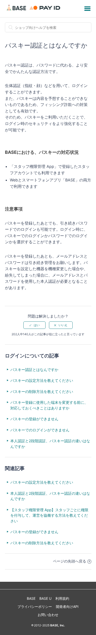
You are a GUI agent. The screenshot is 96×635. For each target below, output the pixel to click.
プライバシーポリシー (34, 606)
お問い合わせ (48, 615)
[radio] (34, 325)
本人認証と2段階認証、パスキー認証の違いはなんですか (50, 444)
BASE (31, 598)
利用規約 (62, 598)
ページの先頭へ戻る (69, 561)
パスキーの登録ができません (34, 419)
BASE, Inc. (57, 625)
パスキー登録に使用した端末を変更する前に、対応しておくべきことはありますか (49, 405)
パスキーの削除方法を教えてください (41, 391)
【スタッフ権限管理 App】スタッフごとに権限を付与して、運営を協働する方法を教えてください (49, 515)
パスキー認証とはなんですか (34, 369)
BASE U (45, 598)
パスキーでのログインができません (39, 430)
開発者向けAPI (67, 606)
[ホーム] (34, 11)
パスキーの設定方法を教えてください (41, 380)
